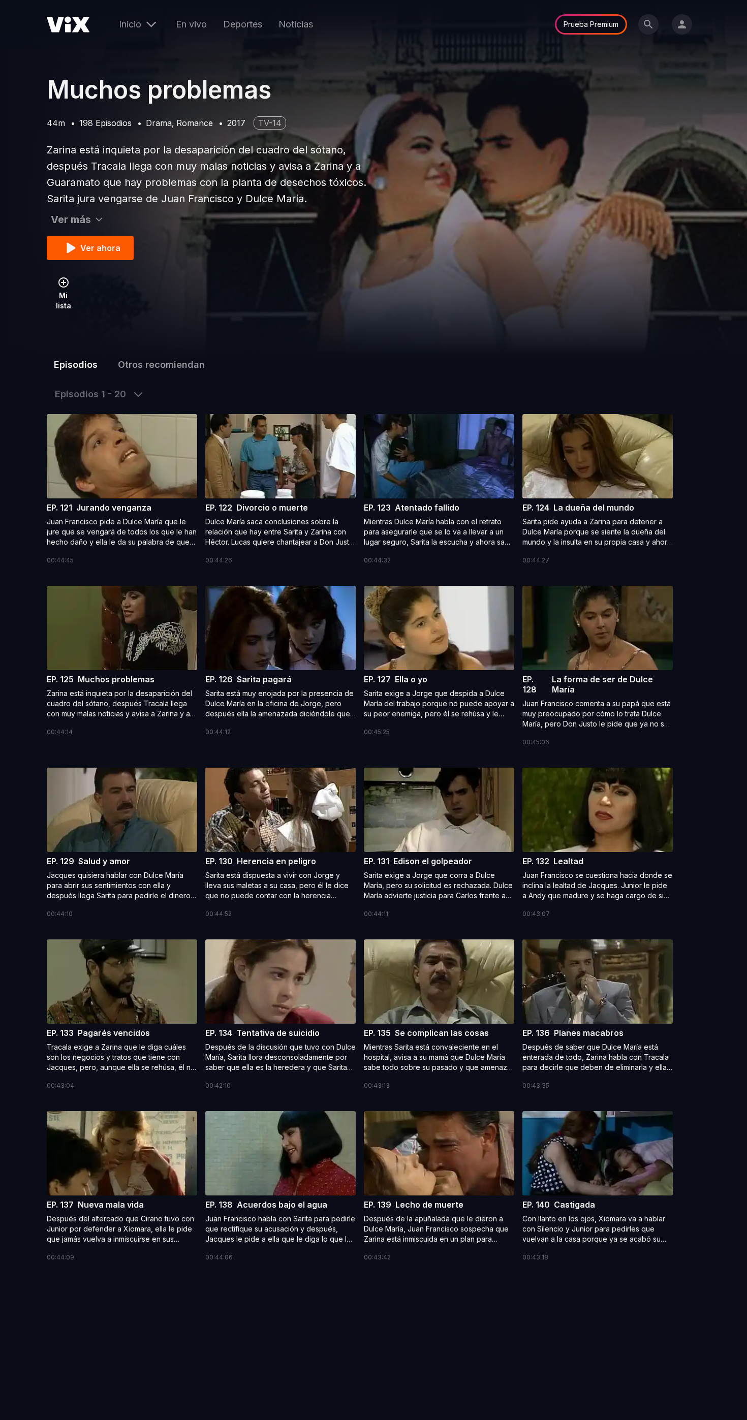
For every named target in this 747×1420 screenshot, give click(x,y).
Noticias (295, 24)
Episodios (76, 364)
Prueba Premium (591, 24)
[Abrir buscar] (648, 24)
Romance (194, 123)
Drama (159, 123)
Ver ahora (100, 248)
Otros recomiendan (161, 364)
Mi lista (63, 300)
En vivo (191, 24)
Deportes (242, 24)
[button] (122, 489)
